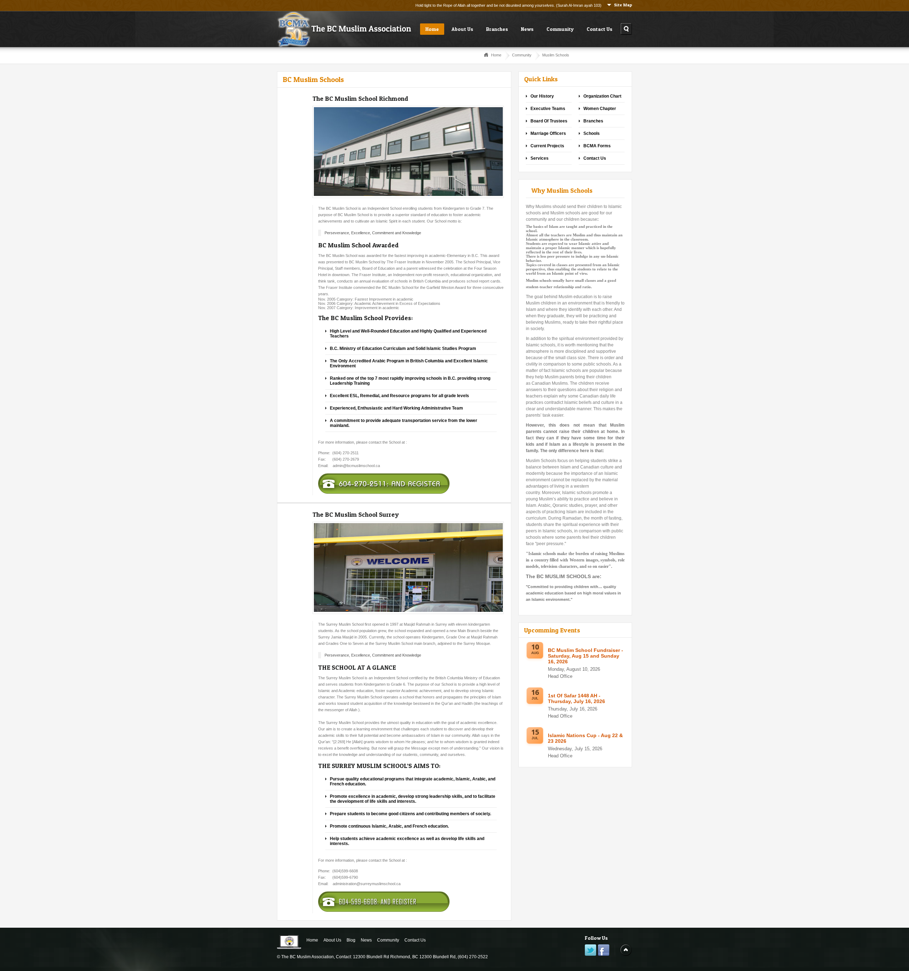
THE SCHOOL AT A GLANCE (357, 667)
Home (432, 29)
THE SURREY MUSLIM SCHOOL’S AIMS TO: (379, 765)
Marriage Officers (548, 133)
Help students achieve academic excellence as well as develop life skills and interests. (407, 841)
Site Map (623, 4)
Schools (591, 133)
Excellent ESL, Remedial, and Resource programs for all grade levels (399, 395)
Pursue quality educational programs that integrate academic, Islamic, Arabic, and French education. (412, 781)
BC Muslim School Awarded (358, 245)
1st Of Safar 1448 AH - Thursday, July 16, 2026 (576, 698)
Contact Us (600, 29)
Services (539, 158)
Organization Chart (602, 96)
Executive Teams (547, 108)
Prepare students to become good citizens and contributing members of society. (410, 813)
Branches (497, 29)
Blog (351, 940)
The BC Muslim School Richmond (360, 98)
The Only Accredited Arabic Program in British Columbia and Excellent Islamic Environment (409, 363)
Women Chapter (599, 108)
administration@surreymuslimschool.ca (367, 884)
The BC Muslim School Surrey (355, 514)
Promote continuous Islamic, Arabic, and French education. (389, 826)
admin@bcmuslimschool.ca (356, 465)
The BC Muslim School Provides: (365, 318)
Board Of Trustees (548, 121)
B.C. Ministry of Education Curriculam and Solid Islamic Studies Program (403, 348)
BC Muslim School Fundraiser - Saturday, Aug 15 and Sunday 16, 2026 (585, 655)
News (527, 29)
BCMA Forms (597, 145)
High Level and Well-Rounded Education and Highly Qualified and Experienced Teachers (408, 334)
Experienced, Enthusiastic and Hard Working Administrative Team (396, 408)
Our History (542, 96)
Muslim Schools (555, 55)
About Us (462, 29)
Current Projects (547, 145)
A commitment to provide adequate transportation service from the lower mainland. (403, 423)
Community (560, 29)
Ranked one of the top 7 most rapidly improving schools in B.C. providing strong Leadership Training (410, 381)
